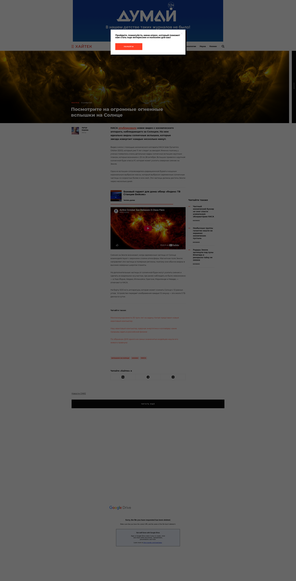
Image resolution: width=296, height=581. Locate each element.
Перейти (129, 46)
